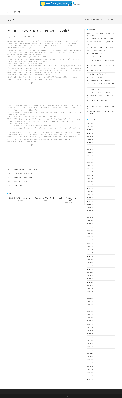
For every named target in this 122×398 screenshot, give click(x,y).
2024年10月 (90, 178)
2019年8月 (90, 376)
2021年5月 (90, 311)
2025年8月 (90, 146)
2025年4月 (90, 159)
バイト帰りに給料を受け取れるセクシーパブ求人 (100, 47)
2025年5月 (90, 156)
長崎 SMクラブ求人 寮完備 (44, 198)
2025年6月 (90, 152)
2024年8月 (90, 185)
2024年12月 (90, 172)
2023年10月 (90, 217)
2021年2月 (90, 321)
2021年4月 (90, 314)
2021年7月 (90, 304)
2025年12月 (90, 133)
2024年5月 (90, 194)
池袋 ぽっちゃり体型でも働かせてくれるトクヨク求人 (23, 169)
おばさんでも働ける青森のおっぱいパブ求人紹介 (100, 38)
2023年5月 (90, 233)
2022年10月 (90, 256)
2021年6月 (90, 308)
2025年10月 (90, 139)
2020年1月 (90, 363)
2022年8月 (90, 262)
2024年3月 (90, 201)
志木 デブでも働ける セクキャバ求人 (70, 199)
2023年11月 (90, 214)
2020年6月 (90, 347)
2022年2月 (90, 282)
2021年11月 (90, 292)
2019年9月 (90, 373)
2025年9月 (90, 143)
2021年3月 (90, 317)
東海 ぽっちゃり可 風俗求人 (16, 185)
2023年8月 (90, 224)
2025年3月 (90, 162)
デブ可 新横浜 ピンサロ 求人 (94, 89)
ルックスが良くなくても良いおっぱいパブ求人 (99, 57)
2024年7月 (90, 188)
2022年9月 (90, 259)
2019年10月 (90, 369)
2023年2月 (90, 243)
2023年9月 (90, 220)
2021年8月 (90, 301)
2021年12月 (90, 288)
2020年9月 (90, 337)
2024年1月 (90, 207)
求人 (36, 37)
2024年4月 (90, 198)
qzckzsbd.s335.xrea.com (15, 37)
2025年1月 (90, 169)
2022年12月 (90, 249)
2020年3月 (90, 356)
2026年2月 (90, 126)
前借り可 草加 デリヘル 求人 (94, 77)
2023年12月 (90, 211)
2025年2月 (90, 165)
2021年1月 (90, 324)
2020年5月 (90, 350)
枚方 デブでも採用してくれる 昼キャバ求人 (20, 173)
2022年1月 (90, 285)
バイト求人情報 (15, 11)
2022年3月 (90, 279)
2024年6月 (90, 191)
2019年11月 (90, 366)
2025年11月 (90, 136)
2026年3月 (90, 123)
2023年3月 (90, 240)
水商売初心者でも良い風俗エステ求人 (97, 74)
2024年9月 (90, 181)
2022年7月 (90, 266)
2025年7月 (90, 149)
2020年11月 (90, 330)
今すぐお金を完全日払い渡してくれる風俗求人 (99, 80)
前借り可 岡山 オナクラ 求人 (94, 53)
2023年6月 (90, 230)
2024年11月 (90, 175)
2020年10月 (90, 334)
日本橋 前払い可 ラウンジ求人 (19, 198)
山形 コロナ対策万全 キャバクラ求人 (18, 181)
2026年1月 (90, 130)
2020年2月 (90, 360)
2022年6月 (90, 269)
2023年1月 (90, 246)
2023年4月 (90, 236)
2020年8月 (90, 340)
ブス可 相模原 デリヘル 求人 (94, 71)
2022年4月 (90, 275)
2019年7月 (90, 379)
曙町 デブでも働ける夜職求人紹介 (96, 50)
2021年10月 (90, 295)
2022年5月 (90, 272)
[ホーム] (85, 20)
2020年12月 (90, 327)
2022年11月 (90, 253)
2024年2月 (90, 204)
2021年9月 (90, 298)
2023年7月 (90, 227)
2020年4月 (90, 353)
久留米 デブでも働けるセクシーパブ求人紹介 (99, 92)
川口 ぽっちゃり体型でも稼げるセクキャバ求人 (21, 177)
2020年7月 (90, 343)
